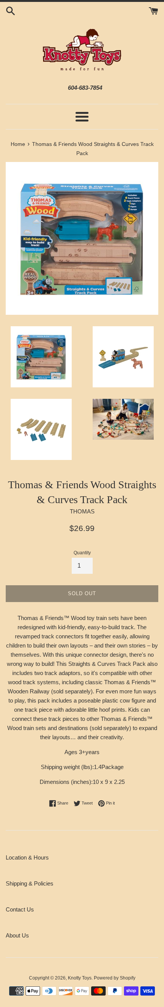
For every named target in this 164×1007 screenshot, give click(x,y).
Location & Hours (27, 857)
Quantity (82, 552)
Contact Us (20, 909)
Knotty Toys (80, 978)
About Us (17, 935)
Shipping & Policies (29, 883)
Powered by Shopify (114, 978)
